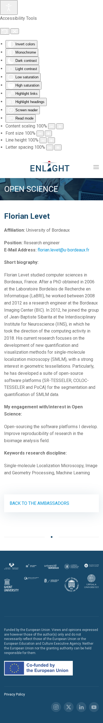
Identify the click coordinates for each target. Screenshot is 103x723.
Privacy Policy (14, 694)
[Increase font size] (48, 133)
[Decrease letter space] (49, 147)
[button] (96, 167)
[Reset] (4, 31)
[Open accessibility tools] (9, 7)
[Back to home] (51, 167)
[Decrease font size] (40, 133)
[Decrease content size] (51, 126)
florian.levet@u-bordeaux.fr (63, 250)
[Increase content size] (59, 126)
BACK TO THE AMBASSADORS (39, 503)
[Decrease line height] (43, 140)
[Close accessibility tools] (14, 31)
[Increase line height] (51, 140)
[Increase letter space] (58, 147)
